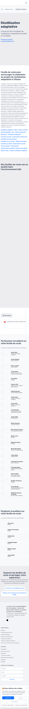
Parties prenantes (23, 129)
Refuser (21, 697)
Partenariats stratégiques (14, 134)
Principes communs (5, 651)
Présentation (4, 649)
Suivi (12, 132)
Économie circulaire (6, 136)
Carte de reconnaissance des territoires (10, 642)
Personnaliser (14, 701)
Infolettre (3, 661)
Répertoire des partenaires (7, 657)
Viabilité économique (20, 141)
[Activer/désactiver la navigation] (26, 3)
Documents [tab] (7, 315)
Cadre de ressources (20, 132)
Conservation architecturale (19, 136)
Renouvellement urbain (19, 143)
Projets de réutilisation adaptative (18, 150)
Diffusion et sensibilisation (7, 636)
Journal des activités (5, 655)
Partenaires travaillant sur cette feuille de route (7, 40)
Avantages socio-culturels (8, 141)
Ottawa (15, 129)
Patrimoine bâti (14, 146)
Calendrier (3, 659)
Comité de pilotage (5, 634)
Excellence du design (6, 143)
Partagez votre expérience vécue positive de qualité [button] (14, 593)
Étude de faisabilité (6, 132)
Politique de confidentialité (8, 705)
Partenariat (3, 653)
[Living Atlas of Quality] (11, 3)
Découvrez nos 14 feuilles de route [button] (14, 588)
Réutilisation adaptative (7, 129)
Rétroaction (4, 134)
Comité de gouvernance (6, 632)
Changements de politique (8, 148)
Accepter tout (8, 697)
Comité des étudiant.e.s (6, 638)
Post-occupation (5, 146)
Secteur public (5, 150)
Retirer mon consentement (21, 705)
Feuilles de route (9, 9)
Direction (3, 630)
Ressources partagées (21, 148)
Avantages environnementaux (9, 139)
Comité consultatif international (8, 640)
